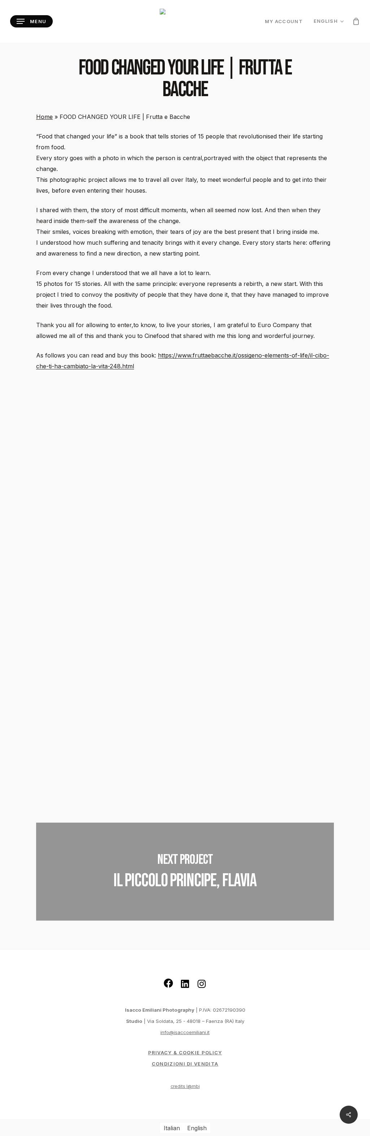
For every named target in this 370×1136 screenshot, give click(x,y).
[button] (31, 21)
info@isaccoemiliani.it (185, 1032)
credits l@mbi (185, 1086)
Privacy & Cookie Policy (185, 1052)
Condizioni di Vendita (185, 1064)
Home (44, 116)
